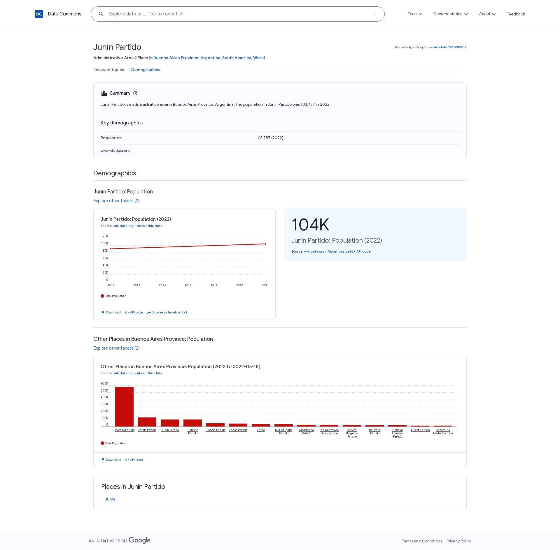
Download (113, 312)
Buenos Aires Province (175, 57)
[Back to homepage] (39, 14)
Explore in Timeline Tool (169, 312)
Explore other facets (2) (117, 200)
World (259, 57)
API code (136, 312)
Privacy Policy (459, 541)
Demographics (145, 69)
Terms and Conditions (422, 541)
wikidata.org (123, 226)
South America (236, 57)
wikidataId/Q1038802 (448, 47)
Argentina (210, 57)
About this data (149, 226)
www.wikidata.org (115, 150)
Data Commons (64, 14)
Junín (110, 499)
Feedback (516, 14)
